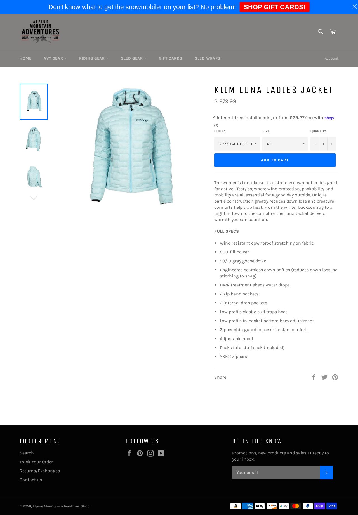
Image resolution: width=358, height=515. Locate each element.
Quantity (318, 131)
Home (25, 58)
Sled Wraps (207, 58)
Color (219, 131)
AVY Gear (54, 58)
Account (331, 58)
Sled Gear (132, 58)
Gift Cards (170, 58)
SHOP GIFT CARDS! (274, 7)
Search (27, 452)
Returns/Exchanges (40, 470)
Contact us (31, 479)
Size (266, 131)
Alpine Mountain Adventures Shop (61, 506)
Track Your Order (36, 461)
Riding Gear (92, 58)
